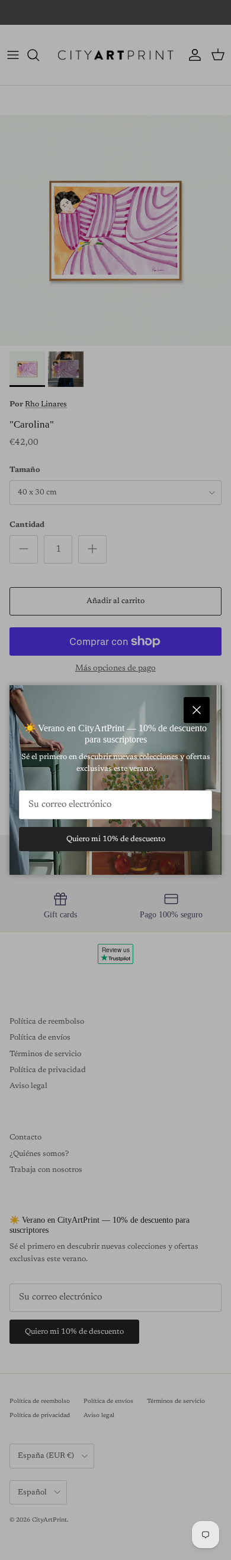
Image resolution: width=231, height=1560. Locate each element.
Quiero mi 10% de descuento (115, 839)
